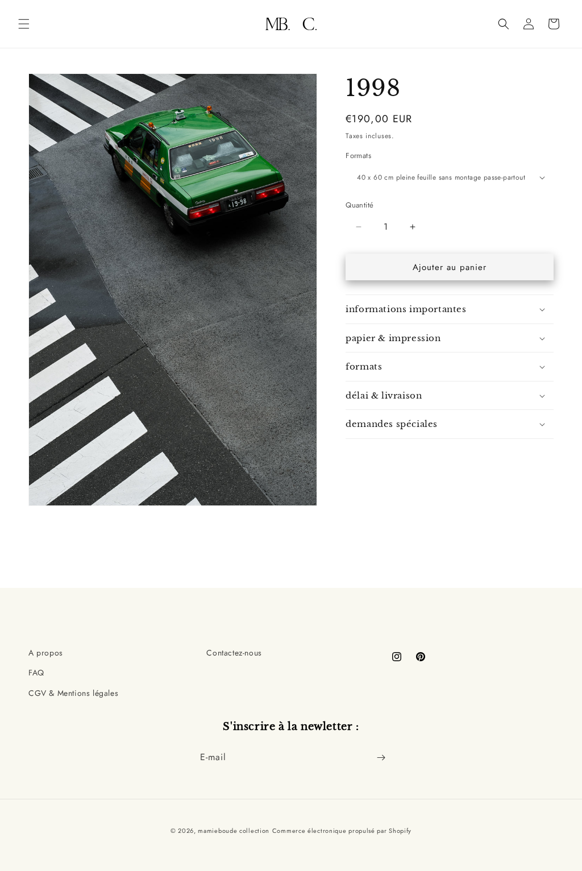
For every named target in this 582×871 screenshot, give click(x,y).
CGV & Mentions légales (73, 693)
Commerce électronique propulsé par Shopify (341, 830)
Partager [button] (372, 459)
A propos (45, 652)
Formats (358, 155)
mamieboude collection (233, 830)
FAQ (36, 672)
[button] (23, 23)
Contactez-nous (233, 652)
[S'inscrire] (380, 757)
